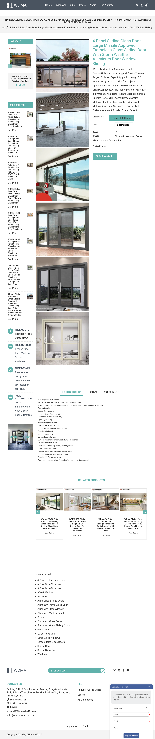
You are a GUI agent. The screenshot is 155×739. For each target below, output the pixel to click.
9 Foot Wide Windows (49, 588)
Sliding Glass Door (47, 650)
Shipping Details (112, 392)
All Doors (42, 596)
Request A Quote (121, 118)
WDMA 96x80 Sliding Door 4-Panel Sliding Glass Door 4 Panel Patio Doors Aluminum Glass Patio (14, 247)
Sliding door (124, 124)
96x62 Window (45, 592)
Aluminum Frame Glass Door (52, 604)
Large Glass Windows (48, 637)
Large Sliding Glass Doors (51, 641)
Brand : (96, 136)
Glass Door (43, 629)
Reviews (93, 392)
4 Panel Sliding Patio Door (51, 580)
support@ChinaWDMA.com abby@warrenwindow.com (21, 711)
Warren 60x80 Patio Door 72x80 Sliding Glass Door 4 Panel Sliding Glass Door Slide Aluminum (15, 119)
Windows (42, 654)
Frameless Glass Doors (49, 621)
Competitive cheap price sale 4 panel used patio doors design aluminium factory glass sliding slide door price (14, 274)
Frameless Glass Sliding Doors (53, 625)
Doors (40, 617)
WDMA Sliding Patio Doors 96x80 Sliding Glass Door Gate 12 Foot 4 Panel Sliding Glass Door (14, 196)
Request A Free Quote (77, 726)
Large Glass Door (46, 633)
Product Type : (99, 146)
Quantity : (96, 132)
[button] (131, 686)
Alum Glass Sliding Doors (50, 600)
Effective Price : (99, 117)
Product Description (71, 392)
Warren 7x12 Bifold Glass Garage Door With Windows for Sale (20, 78)
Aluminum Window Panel (50, 613)
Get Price (13, 130)
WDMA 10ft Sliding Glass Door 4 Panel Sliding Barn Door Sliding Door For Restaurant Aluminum (13, 144)
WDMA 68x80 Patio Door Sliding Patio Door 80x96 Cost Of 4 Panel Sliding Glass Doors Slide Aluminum (15, 221)
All (3, 27)
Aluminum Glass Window (50, 608)
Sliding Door (43, 646)
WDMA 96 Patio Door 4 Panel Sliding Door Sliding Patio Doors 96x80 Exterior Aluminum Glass (14, 171)
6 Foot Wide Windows (49, 584)
